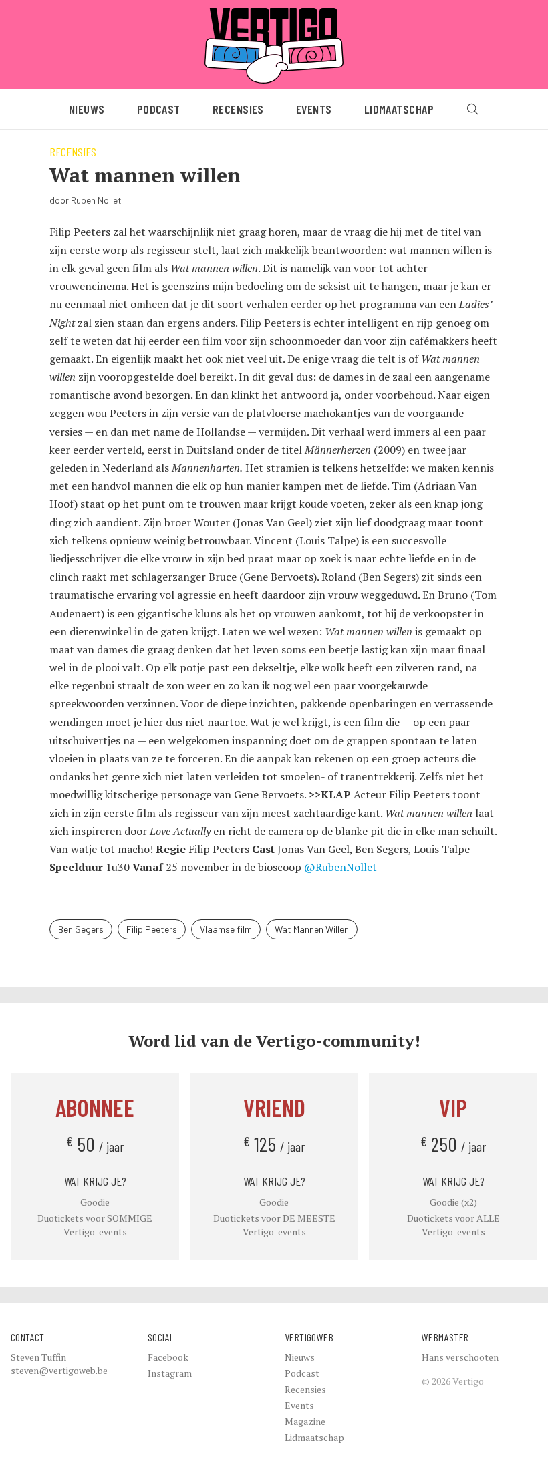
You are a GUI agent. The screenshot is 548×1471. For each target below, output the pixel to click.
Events (314, 109)
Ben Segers (81, 929)
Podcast (158, 109)
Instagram (170, 1373)
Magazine (305, 1421)
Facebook (168, 1357)
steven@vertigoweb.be (59, 1370)
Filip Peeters (151, 929)
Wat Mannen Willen (312, 929)
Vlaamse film (226, 929)
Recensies (238, 109)
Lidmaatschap (399, 109)
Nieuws (87, 109)
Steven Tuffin (38, 1357)
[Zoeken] (472, 109)
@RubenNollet (340, 867)
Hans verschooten (460, 1357)
